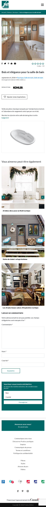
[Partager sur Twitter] (5, 63)
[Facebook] (17, 491)
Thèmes (9, 12)
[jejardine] (42, 481)
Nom (4, 351)
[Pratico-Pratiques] (3, 481)
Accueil (4, 12)
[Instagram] (28, 491)
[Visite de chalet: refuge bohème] (23, 236)
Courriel (5, 360)
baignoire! (5, 118)
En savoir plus (23, 425)
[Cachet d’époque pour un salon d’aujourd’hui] (23, 284)
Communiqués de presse (23, 447)
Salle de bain (28, 78)
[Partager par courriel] (15, 63)
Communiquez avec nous (23, 438)
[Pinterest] (22, 491)
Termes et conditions (23, 450)
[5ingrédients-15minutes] (11, 481)
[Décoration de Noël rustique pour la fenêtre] (23, 187)
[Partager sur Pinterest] (8, 63)
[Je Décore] (5, 5)
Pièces (23, 460)
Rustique (15, 12)
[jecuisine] (28, 481)
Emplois (23, 444)
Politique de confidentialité (23, 453)
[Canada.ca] (34, 499)
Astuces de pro (23, 466)
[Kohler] (18, 87)
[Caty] (20, 481)
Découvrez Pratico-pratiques (23, 441)
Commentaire (7, 324)
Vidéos (23, 469)
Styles (23, 463)
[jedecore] (35, 481)
